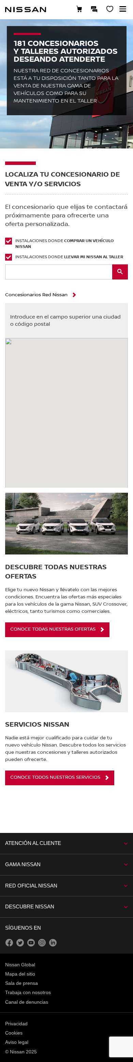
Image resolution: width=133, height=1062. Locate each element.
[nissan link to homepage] (25, 9)
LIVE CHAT (94, 8)
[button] (122, 8)
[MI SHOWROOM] (110, 9)
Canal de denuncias (26, 1002)
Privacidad (16, 1023)
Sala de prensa (21, 983)
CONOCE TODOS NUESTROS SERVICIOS (55, 777)
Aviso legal (16, 1042)
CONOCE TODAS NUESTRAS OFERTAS (52, 629)
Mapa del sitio (20, 974)
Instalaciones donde (64, 243)
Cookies (14, 1033)
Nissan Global (20, 964)
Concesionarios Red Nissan (36, 295)
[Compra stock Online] (79, 9)
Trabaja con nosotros (28, 992)
